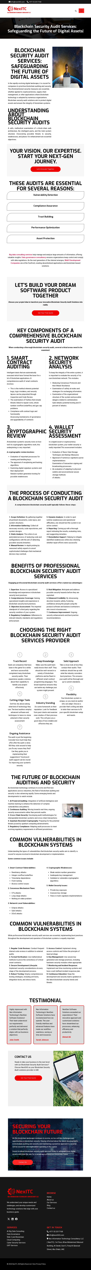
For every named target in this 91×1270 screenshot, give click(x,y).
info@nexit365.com (18, 2)
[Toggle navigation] (81, 10)
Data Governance (13, 1234)
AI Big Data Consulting (15, 1231)
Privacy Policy (41, 1264)
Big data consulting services (20, 255)
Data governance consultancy (34, 257)
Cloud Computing (13, 1240)
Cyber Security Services (16, 1243)
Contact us (51, 1208)
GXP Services (12, 1245)
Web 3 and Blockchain (15, 1237)
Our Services (52, 1202)
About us (50, 1200)
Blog (48, 1205)
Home (49, 1197)
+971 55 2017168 (35, 2)
